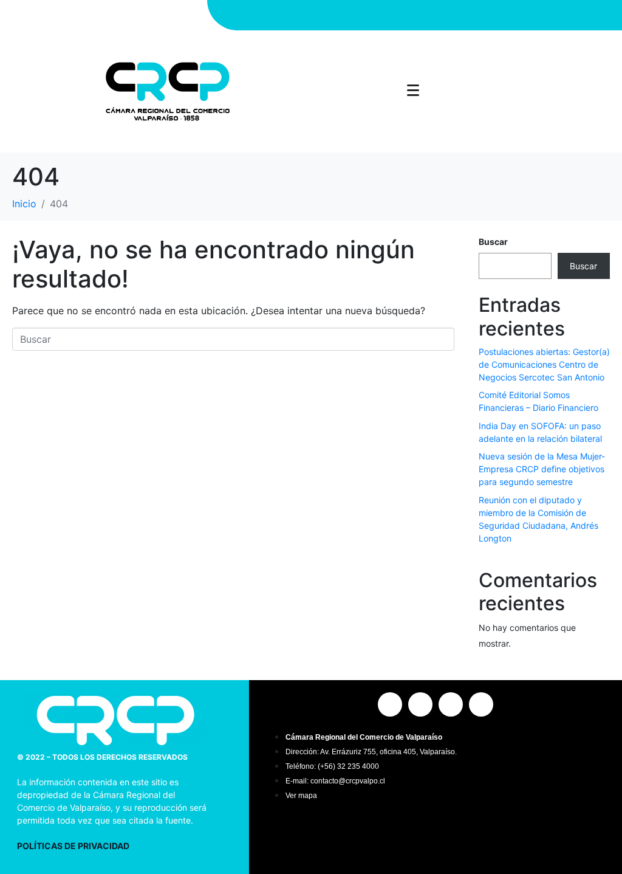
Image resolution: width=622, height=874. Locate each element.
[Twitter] (415, 15)
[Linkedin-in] (436, 15)
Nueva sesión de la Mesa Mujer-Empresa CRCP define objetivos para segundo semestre (542, 469)
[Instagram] (372, 15)
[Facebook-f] (393, 15)
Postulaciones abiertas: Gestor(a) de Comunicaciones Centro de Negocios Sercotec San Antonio (544, 364)
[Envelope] (457, 15)
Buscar (493, 241)
